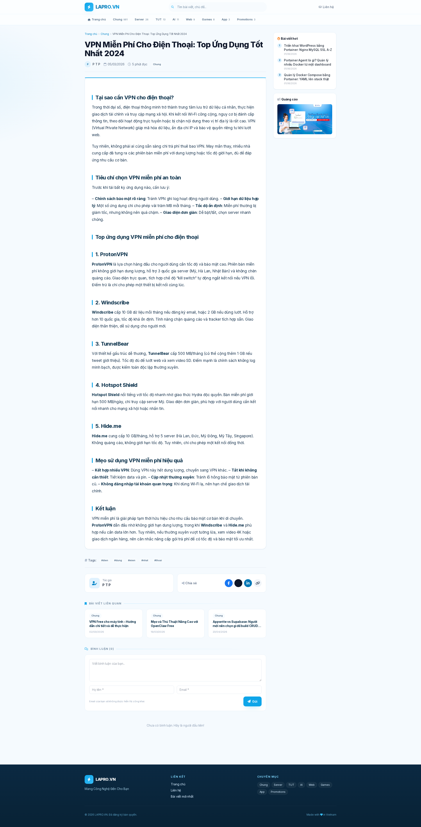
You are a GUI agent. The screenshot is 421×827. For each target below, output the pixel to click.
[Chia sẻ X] (238, 583)
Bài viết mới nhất (182, 796)
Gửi (254, 701)
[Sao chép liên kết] (258, 583)
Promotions (246, 19)
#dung (118, 560)
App (226, 19)
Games (208, 19)
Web (190, 19)
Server (141, 19)
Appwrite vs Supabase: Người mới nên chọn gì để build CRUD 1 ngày (236, 624)
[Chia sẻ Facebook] (229, 583)
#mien (131, 560)
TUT (160, 19)
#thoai (158, 560)
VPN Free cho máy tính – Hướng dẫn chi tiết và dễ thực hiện (112, 624)
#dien (104, 560)
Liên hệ (328, 7)
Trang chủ (99, 19)
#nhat (144, 560)
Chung (120, 19)
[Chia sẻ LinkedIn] (248, 583)
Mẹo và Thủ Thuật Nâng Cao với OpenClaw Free (174, 624)
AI (176, 19)
